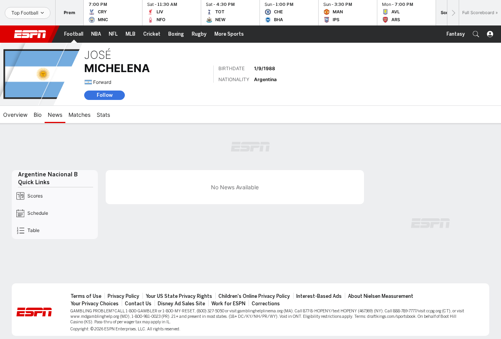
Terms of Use (85, 296)
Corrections (266, 303)
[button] (476, 34)
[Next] (453, 12)
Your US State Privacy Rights (179, 296)
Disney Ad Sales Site (181, 303)
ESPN (30, 34)
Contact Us (138, 303)
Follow (105, 95)
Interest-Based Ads (319, 296)
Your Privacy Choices (94, 303)
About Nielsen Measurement (380, 296)
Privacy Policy (123, 296)
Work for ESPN (228, 303)
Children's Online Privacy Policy (254, 296)
